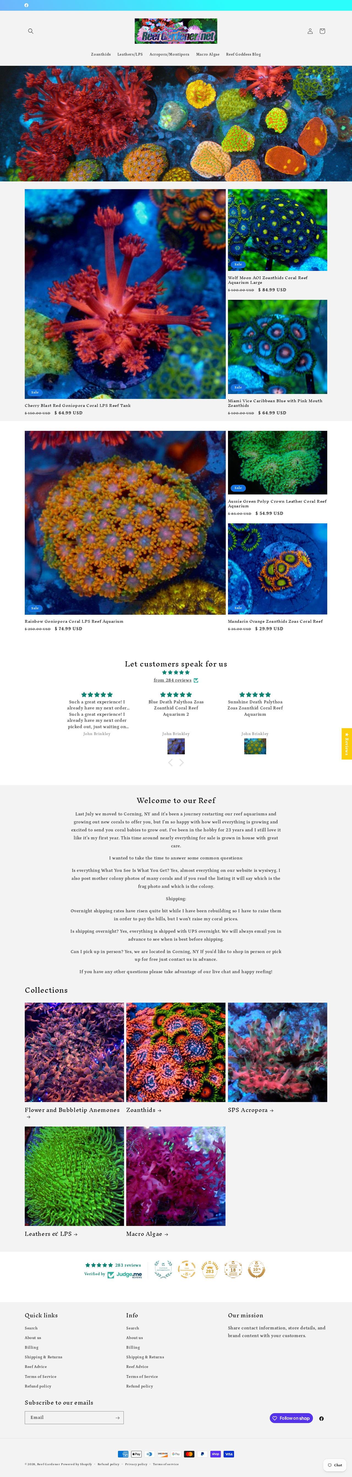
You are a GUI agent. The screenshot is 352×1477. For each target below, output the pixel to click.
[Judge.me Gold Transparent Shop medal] (187, 1269)
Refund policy (38, 1386)
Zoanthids (140, 1110)
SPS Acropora (248, 1110)
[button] (31, 31)
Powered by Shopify (76, 1464)
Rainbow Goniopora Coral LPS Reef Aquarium (74, 621)
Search (31, 1328)
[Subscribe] (117, 1417)
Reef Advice (36, 1367)
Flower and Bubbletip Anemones (72, 1111)
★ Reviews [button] (346, 743)
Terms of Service (41, 1376)
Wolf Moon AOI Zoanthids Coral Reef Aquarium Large (268, 280)
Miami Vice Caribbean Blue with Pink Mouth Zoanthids (275, 403)
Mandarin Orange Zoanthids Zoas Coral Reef (275, 621)
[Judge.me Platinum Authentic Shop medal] (163, 1269)
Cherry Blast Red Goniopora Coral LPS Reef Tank (78, 405)
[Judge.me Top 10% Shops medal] (256, 1269)
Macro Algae (144, 1234)
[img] (176, 672)
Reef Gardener (48, 1464)
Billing (31, 1347)
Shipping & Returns (43, 1357)
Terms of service (166, 1464)
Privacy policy (136, 1464)
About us (33, 1337)
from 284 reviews (173, 680)
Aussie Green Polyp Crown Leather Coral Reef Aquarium (277, 503)
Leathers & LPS (48, 1234)
